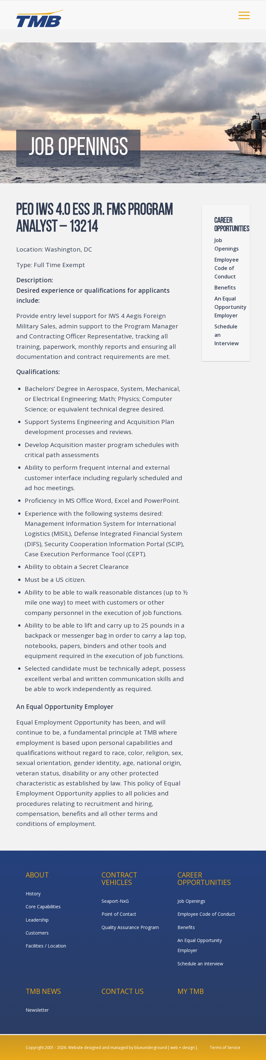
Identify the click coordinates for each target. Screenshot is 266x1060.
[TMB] (40, 14)
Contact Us (123, 991)
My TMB (190, 991)
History (33, 893)
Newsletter (37, 1010)
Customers (37, 933)
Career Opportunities (204, 878)
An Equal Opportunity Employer (226, 307)
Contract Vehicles (119, 878)
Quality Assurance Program (130, 927)
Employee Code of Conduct (226, 268)
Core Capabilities (43, 906)
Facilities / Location (46, 946)
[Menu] (241, 14)
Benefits (225, 287)
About (37, 874)
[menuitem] (241, 14)
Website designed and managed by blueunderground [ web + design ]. (133, 1047)
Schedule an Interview (226, 335)
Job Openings (226, 244)
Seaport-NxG (115, 901)
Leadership (37, 920)
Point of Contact (119, 914)
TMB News (43, 991)
